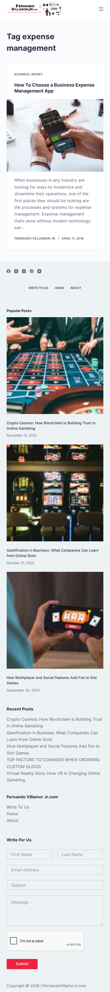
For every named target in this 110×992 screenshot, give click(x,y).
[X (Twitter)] (16, 271)
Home (59, 288)
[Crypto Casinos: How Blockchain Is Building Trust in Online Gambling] (55, 365)
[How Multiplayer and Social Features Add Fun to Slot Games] (55, 620)
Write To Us (38, 288)
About (75, 288)
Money (37, 74)
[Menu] (101, 9)
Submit (22, 963)
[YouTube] (39, 271)
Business (22, 74)
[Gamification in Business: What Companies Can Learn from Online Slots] (55, 493)
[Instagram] (24, 271)
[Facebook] (8, 271)
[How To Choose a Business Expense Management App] (55, 135)
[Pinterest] (32, 271)
